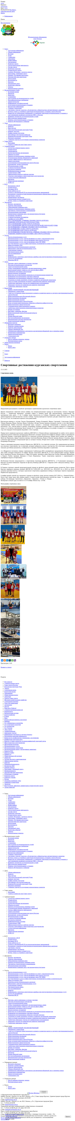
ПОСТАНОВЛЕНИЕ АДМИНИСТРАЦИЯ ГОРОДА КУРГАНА (28, 220)
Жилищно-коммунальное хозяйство (15, 700)
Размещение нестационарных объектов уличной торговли (26, 278)
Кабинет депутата (13, 131)
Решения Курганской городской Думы (20, 136)
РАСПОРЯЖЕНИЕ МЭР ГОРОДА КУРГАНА (22, 230)
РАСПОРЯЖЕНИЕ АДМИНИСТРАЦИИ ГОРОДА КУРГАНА (27, 227)
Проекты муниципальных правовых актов (21, 156)
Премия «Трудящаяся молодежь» (18, 75)
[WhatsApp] (12, 660)
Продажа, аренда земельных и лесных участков (23, 263)
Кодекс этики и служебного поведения (20, 200)
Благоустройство (9, 715)
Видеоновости (12, 80)
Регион (6, 779)
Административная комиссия (13, 710)
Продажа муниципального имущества (20, 265)
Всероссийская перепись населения (15, 719)
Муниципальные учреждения (13, 748)
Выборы (7, 721)
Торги (6, 261)
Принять (68, 1116)
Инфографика (12, 60)
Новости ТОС (8, 751)
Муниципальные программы (17, 212)
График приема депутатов (16, 133)
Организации (12, 62)
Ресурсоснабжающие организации (19, 318)
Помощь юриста (9, 767)
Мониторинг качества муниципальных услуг (22, 248)
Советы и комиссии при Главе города (20, 144)
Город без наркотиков (11, 703)
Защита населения (13, 161)
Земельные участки (10, 733)
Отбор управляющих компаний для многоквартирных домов (27, 268)
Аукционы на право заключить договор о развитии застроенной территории (32, 280)
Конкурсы (11, 95)
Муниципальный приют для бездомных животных (20, 749)
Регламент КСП (13, 189)
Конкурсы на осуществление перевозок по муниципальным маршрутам (30, 275)
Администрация (9, 146)
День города (8, 729)
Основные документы (15, 215)
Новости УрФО (9, 752)
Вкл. (11, 10)
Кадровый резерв (13, 92)
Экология (7, 784)
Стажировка (12, 97)
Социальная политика (11, 701)
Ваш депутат (12, 128)
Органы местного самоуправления (15, 759)
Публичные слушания (11, 774)
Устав (10, 55)
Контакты (11, 179)
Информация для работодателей (18, 103)
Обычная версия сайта (8, 11)
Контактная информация (16, 106)
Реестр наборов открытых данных (18, 339)
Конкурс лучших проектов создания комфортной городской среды (25, 741)
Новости (10, 126)
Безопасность (8, 711)
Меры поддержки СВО (15, 245)
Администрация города (11, 683)
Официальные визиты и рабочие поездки (21, 174)
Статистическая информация (17, 177)
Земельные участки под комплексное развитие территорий (26, 285)
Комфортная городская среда (13, 739)
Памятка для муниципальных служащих (20, 120)
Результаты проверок (14, 169)
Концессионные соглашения (17, 273)
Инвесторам (8, 288)
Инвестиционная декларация (17, 298)
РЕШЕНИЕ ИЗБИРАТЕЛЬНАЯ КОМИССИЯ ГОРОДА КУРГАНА (29, 233)
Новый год (7, 754)
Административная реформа (17, 167)
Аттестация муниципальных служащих (20, 105)
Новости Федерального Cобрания (18, 121)
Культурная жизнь (10, 691)
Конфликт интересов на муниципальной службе (23, 116)
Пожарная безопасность (11, 764)
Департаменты (12, 151)
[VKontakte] (2, 660)
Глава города (8, 141)
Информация (8, 16)
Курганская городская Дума (13, 686)
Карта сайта (11, 347)
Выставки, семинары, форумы (17, 311)
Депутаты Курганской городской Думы (20, 130)
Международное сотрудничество (14, 743)
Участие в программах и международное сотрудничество (26, 176)
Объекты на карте (13, 154)
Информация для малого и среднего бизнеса (18, 734)
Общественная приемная (16, 181)
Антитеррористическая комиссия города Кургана (23, 163)
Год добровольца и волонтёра (13, 723)
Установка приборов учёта (12, 781)
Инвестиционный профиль (16, 321)
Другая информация (14, 253)
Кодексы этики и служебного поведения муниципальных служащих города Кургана (34, 111)
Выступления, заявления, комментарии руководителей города (23, 785)
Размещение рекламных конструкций (19, 271)
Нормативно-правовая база (16, 332)
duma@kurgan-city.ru (11, 1104)
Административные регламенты (18, 217)
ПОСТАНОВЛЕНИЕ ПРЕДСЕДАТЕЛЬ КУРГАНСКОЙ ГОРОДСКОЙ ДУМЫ (33, 225)
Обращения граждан (10, 323)
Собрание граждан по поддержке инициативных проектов (26, 139)
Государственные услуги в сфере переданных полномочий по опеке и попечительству (35, 243)
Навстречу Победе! (10, 708)
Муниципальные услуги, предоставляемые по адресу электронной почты (31, 238)
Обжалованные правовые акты (17, 207)
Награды (11, 82)
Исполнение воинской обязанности (15, 736)
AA (2, 6)
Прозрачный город (14, 83)
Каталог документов (14, 204)
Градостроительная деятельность (18, 65)
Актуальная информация (16, 50)
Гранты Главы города (11, 698)
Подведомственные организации (18, 153)
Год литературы (9, 726)
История (10, 54)
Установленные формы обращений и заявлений (23, 158)
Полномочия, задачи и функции (18, 164)
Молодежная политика (11, 744)
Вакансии (11, 93)
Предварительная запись (15, 252)
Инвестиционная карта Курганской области (21, 296)
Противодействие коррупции (17, 77)
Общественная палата (11, 695)
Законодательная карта (15, 334)
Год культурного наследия (12, 724)
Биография (11, 143)
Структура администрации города (18, 148)
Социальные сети (13, 336)
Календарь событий (14, 85)
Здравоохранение (9, 731)
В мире (6, 716)
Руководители (12, 149)
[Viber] (15, 660)
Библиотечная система (11, 713)
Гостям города (12, 67)
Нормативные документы (16, 197)
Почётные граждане (14, 68)
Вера (5, 718)
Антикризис (8, 705)
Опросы (10, 87)
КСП (6, 184)
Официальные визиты (11, 761)
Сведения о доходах (14, 196)
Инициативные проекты (15, 88)
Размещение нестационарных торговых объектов (23, 276)
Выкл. (14, 10)
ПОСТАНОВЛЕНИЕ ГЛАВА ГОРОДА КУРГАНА (24, 224)
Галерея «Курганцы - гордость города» (20, 72)
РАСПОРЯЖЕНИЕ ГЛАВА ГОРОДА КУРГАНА (23, 228)
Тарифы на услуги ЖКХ (15, 219)
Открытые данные (10, 337)
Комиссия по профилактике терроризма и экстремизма (21, 738)
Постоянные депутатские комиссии (19, 134)
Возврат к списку (6, 667)
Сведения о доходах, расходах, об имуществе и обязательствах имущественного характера (36, 110)
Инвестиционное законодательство (19, 304)
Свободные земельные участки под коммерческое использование (28, 283)
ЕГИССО (11, 182)
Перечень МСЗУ (13, 260)
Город (6, 49)
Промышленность (10, 771)
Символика (11, 57)
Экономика (11, 59)
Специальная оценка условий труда (19, 199)
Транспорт (7, 696)
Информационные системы (16, 171)
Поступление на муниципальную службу (21, 98)
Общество (7, 757)
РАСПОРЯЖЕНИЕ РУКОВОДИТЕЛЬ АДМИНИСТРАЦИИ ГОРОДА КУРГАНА (33, 232)
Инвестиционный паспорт (16, 299)
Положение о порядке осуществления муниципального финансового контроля (32, 194)
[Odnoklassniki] (5, 660)
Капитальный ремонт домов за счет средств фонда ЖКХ (25, 270)
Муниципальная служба (11, 90)
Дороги (6, 688)
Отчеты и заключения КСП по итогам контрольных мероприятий (28, 192)
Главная (6, 350)
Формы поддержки (14, 309)
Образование (8, 693)
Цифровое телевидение (11, 782)
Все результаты (5, 23)
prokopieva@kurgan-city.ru (13, 1109)
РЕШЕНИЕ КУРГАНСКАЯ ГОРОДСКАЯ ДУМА (23, 222)
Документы (8, 202)
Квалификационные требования (18, 100)
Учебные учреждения (14, 108)
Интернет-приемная (14, 138)
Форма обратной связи (15, 316)
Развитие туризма (9, 777)
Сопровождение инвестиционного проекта (21, 306)
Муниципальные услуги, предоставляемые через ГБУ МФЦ (26, 242)
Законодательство (13, 101)
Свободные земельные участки (17, 286)
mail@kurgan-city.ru (11, 1099)
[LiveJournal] (10, 660)
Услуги (6, 235)
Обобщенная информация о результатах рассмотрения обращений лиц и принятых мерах (36, 331)
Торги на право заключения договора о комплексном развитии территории (31, 281)
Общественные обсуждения (13, 756)
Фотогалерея (12, 78)
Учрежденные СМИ (14, 172)
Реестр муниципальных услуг (17, 237)
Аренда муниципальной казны (17, 266)
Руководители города (14, 70)
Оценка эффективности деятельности (20, 159)
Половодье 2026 (9, 766)
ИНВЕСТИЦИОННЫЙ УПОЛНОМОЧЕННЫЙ (23, 290)
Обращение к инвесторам (16, 291)
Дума (6, 123)
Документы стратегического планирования (21, 210)
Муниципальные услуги (12, 746)
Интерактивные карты (15, 341)
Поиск (6, 344)
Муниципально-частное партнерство (19, 319)
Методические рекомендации (17, 118)
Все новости (8, 682)
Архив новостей (9, 787)
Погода (6, 706)
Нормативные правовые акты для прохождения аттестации (26, 214)
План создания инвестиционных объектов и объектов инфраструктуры (30, 303)
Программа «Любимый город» (17, 73)
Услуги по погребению (15, 258)
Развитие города (13, 64)
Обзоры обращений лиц (15, 329)
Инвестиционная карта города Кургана (20, 301)
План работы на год (14, 191)
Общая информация (14, 52)
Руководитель (12, 187)
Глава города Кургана (11, 685)
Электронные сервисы (15, 250)
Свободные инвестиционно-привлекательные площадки (26, 308)
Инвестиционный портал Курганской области (22, 313)
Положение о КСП (14, 186)
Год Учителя (8, 728)
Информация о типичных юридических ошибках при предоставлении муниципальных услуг (37, 257)
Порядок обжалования (15, 205)
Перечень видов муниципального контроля (21, 247)
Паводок (7, 762)
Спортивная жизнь (10, 690)
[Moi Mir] (7, 660)
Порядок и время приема (16, 326)
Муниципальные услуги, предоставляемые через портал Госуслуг (28, 240)
